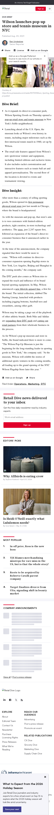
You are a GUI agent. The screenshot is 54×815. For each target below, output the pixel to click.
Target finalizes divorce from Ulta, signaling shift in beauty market (28, 590)
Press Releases (9, 741)
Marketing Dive (31, 749)
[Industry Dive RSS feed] (22, 700)
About (5, 716)
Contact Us (7, 725)
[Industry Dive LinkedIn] (4, 700)
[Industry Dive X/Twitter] (16, 700)
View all (7, 677)
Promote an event (33, 728)
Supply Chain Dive (33, 753)
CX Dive (28, 740)
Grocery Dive (30, 744)
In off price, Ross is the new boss (27, 548)
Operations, (21, 384)
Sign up (41, 9)
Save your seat (12, 809)
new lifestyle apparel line (27, 288)
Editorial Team (9, 721)
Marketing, (34, 384)
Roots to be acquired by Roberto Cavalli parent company (24, 575)
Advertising (29, 719)
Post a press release (22, 677)
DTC (43, 384)
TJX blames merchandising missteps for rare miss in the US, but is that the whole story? (29, 561)
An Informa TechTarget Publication (27, 3)
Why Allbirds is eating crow (23, 476)
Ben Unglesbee (16, 41)
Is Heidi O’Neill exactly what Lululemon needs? (23, 521)
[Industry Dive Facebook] (10, 700)
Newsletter (7, 729)
